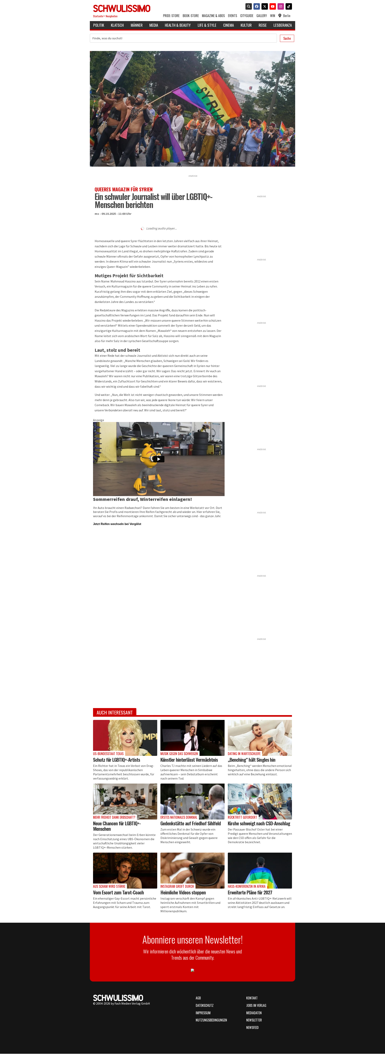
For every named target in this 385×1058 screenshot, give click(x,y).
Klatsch (117, 25)
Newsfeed (252, 1027)
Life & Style (207, 25)
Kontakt (252, 998)
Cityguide (246, 16)
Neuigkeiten (112, 16)
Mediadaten (254, 1012)
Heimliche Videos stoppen (183, 892)
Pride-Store (171, 16)
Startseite (98, 16)
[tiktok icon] (288, 6)
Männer (137, 25)
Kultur (246, 25)
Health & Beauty (178, 25)
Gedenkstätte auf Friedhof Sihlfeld (190, 823)
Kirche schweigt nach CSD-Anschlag (259, 823)
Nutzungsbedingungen (211, 1020)
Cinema (228, 25)
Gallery (261, 16)
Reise (263, 25)
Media (153, 25)
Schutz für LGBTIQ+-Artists (116, 759)
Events (232, 16)
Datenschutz (205, 1005)
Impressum (203, 1012)
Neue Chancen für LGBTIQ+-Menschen (117, 825)
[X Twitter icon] (264, 6)
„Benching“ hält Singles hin (251, 759)
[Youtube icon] (272, 6)
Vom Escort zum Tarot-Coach (118, 892)
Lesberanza (283, 25)
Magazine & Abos (213, 16)
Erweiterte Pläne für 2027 (250, 892)
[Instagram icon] (280, 6)
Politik (98, 25)
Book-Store (191, 16)
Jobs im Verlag (256, 1005)
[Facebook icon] (256, 6)
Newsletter (254, 1020)
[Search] (248, 6)
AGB (198, 998)
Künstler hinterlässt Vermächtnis (189, 759)
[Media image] (125, 738)
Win (272, 16)
